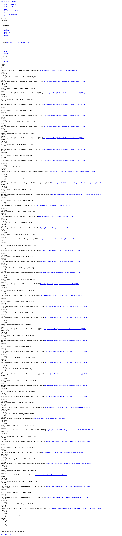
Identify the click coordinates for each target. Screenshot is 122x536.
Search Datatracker (9, 6)
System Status (25, 42)
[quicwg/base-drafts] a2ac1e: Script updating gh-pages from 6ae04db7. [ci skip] (67, 486)
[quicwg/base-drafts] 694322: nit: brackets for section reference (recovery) (63, 452)
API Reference (17, 11)
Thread (6, 53)
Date (5, 51)
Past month (7, 34)
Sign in (6, 15)
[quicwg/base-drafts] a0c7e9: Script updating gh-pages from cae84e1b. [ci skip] (67, 407)
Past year (6, 35)
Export (6, 61)
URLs (10, 534)
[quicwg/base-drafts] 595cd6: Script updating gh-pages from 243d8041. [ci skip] (68, 463)
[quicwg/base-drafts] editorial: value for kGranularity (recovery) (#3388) (61, 295)
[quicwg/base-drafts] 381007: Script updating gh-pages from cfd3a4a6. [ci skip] (67, 441)
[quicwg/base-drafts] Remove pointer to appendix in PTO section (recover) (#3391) (71, 171)
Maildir (6, 534)
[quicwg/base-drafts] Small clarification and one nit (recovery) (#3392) (60, 70)
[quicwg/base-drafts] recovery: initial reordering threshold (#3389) (56, 239)
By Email (17, 42)
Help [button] (5, 9)
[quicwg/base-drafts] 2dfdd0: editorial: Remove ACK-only (50, 475)
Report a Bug (10, 42)
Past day (6, 30)
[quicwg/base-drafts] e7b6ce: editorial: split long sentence (49, 418)
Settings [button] (6, 12)
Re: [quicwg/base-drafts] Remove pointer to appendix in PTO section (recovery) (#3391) (76, 183)
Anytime (6, 29)
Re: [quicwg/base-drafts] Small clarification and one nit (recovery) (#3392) (64, 81)
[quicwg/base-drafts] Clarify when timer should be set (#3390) (53, 205)
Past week (7, 32)
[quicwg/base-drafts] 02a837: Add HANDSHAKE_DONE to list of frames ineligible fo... (76, 508)
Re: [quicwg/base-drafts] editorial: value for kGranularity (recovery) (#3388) (65, 306)
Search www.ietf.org (10, 4)
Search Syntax (8, 11)
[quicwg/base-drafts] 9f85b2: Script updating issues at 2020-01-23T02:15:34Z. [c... (71, 430)
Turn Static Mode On (14, 14)
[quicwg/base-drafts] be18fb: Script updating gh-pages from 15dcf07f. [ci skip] (67, 497)
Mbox (2, 534)
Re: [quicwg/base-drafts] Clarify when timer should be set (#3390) (56, 216)
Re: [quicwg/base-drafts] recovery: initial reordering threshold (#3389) (60, 250)
